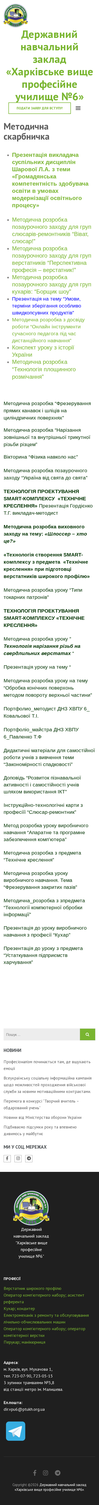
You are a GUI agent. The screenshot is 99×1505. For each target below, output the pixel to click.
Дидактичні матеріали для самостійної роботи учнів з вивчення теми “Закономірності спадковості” (49, 757)
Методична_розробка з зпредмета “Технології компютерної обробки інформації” (44, 907)
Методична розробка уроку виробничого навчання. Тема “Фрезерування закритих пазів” (40, 880)
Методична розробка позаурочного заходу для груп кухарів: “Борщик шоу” (51, 284)
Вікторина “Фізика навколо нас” (41, 457)
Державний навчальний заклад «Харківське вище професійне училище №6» (49, 65)
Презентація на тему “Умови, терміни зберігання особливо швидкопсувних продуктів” (46, 305)
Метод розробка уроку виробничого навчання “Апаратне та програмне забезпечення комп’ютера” (46, 832)
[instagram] (18, 1158)
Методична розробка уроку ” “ (42, 646)
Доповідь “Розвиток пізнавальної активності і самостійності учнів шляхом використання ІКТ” (42, 784)
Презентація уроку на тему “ (37, 667)
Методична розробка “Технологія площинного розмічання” (44, 369)
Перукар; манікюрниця (24, 1342)
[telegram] (28, 1158)
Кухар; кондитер (19, 1308)
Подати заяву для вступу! (40, 108)
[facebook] (7, 1158)
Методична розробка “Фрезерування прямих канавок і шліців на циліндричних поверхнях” (47, 410)
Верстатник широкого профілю (32, 1288)
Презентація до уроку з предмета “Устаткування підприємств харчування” (43, 955)
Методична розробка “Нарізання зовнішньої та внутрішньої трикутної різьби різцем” (47, 437)
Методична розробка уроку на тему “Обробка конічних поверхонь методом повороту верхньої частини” (48, 688)
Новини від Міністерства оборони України (42, 1117)
